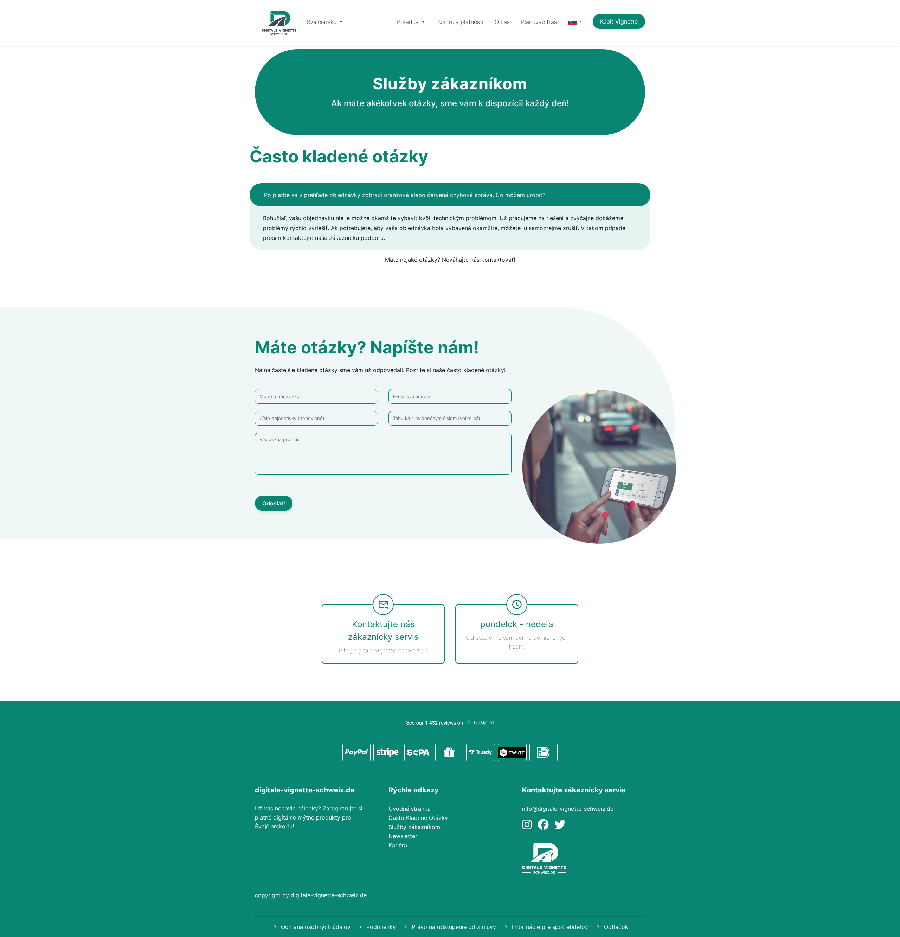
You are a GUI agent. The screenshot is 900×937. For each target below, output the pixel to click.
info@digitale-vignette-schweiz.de (567, 808)
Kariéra (397, 845)
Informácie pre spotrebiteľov (549, 926)
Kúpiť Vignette (619, 21)
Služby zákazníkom (414, 826)
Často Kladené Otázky (418, 817)
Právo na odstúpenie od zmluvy (453, 926)
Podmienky (380, 926)
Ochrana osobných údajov (315, 926)
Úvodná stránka (409, 808)
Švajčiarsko (322, 21)
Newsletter (402, 836)
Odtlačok (615, 926)
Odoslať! (273, 503)
